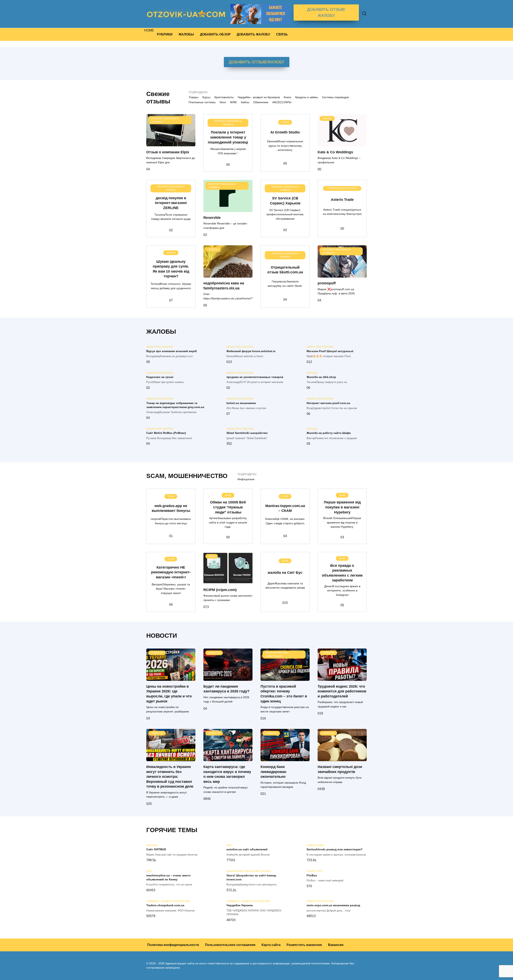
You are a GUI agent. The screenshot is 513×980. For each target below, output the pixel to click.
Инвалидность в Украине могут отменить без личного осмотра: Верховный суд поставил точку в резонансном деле (169, 777)
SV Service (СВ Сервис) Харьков (285, 200)
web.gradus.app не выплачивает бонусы (171, 508)
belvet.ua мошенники (241, 403)
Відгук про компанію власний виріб (171, 351)
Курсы (206, 97)
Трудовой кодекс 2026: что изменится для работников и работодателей (342, 691)
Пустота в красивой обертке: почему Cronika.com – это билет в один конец (284, 693)
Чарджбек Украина (239, 905)
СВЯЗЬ (282, 34)
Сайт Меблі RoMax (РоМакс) (166, 433)
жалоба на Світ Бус (285, 573)
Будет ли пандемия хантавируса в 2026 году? (226, 688)
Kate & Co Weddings (335, 152)
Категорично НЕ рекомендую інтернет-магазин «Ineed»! (171, 572)
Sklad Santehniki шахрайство (247, 433)
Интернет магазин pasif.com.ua (328, 403)
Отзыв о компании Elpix (167, 152)
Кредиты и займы (306, 97)
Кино (223, 102)
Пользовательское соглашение (230, 945)
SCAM (155, 475)
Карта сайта (271, 945)
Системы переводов (335, 97)
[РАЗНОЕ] (342, 143)
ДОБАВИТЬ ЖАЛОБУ (253, 34)
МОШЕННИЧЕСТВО (197, 475)
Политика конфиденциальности (173, 945)
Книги (287, 97)
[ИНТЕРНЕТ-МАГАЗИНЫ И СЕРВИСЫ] (170, 143)
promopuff (327, 283)
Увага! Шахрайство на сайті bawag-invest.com (251, 877)
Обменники (260, 102)
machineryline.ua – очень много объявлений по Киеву (168, 877)
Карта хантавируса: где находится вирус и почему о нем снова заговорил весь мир (227, 774)
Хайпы (245, 102)
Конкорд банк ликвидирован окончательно (273, 772)
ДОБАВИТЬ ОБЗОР (215, 34)
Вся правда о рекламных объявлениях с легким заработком (342, 572)
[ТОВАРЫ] (227, 275)
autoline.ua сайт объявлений (247, 849)
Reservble (212, 218)
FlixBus (312, 875)
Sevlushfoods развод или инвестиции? (335, 849)
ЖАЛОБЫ (186, 34)
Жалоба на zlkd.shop (321, 377)
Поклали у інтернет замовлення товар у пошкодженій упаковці (228, 137)
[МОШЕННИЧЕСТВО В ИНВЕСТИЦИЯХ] (285, 678)
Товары (193, 97)
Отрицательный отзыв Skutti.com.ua (285, 269)
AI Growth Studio (285, 132)
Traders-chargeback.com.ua (165, 905)
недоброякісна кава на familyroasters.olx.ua (223, 285)
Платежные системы (202, 102)
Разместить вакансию (304, 945)
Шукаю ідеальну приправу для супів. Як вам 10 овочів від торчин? (171, 268)
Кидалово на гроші (159, 377)
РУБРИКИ (165, 34)
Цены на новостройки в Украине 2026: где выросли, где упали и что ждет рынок (169, 693)
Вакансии (335, 945)
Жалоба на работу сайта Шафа (329, 433)
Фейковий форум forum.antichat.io (251, 351)
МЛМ (233, 102)
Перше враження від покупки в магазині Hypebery (342, 507)
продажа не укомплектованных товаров (254, 377)
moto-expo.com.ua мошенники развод (333, 905)
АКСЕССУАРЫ (281, 102)
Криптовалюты (224, 97)
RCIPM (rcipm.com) (220, 590)
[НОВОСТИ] (170, 678)
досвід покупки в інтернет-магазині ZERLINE (171, 203)
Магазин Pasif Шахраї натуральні (330, 351)
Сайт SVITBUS (156, 849)
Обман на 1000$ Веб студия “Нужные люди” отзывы (228, 507)
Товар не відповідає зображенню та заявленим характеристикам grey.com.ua (175, 405)
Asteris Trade (342, 199)
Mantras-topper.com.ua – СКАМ (285, 508)
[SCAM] (227, 581)
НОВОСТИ (161, 635)
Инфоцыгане (245, 479)
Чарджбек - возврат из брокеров (259, 97)
